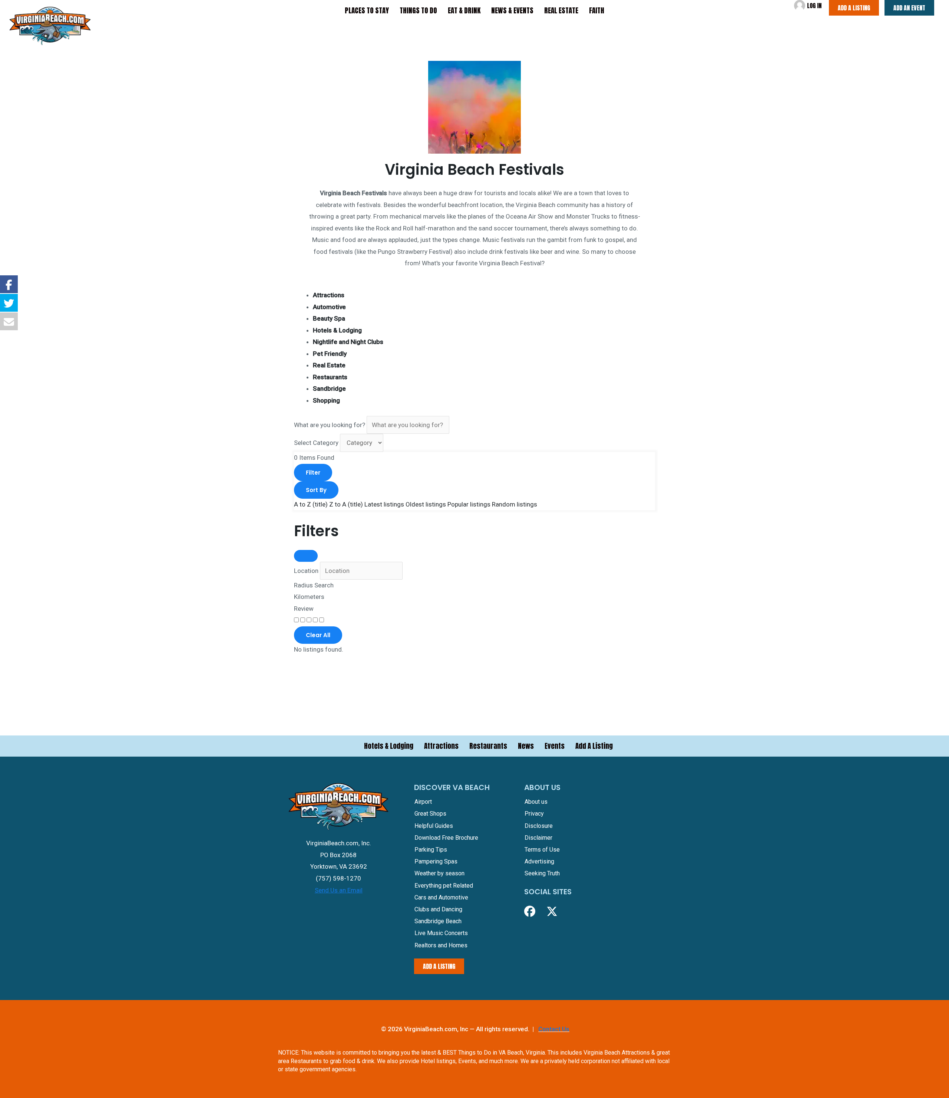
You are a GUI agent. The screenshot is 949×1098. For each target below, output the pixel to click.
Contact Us (553, 1029)
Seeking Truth (542, 873)
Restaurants (330, 377)
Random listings (514, 504)
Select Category (316, 442)
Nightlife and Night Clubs (348, 341)
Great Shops (430, 813)
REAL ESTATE (561, 10)
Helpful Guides (433, 825)
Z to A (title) (346, 504)
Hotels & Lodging (337, 330)
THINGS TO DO (418, 10)
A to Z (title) (311, 504)
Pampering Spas (435, 861)
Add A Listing (594, 746)
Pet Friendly (330, 353)
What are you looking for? (329, 425)
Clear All (318, 635)
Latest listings (384, 504)
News (526, 746)
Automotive (329, 307)
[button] (530, 911)
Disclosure (539, 825)
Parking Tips (430, 849)
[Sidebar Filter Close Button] (306, 556)
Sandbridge (329, 388)
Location (306, 570)
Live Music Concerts (441, 933)
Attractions (328, 295)
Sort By (316, 490)
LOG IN (814, 6)
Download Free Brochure (446, 837)
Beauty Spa (329, 318)
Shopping (326, 400)
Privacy (534, 813)
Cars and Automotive (441, 897)
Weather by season (439, 873)
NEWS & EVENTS (512, 10)
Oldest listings (426, 504)
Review (304, 608)
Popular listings (468, 504)
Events (555, 746)
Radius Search (314, 585)
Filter (313, 472)
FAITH (596, 10)
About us (536, 801)
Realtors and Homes (440, 945)
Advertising (539, 861)
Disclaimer (538, 837)
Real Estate (329, 365)
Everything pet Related (443, 885)
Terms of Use (542, 849)
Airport (423, 801)
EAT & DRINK (464, 10)
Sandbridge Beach (438, 921)
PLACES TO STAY (367, 10)
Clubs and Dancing (438, 909)
